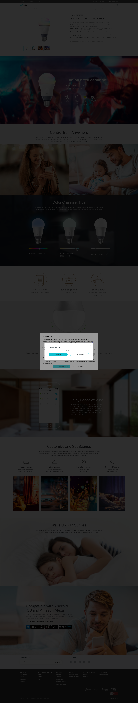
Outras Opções (79, 354)
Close (91, 345)
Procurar (58, 354)
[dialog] (69, 351)
